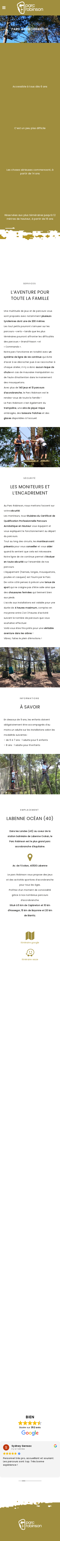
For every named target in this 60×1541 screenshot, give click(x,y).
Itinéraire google (30, 942)
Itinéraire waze (30, 959)
